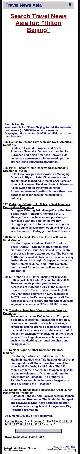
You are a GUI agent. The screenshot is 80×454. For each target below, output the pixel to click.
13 (70, 421)
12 (67, 421)
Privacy (22, 448)
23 (39, 424)
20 (28, 424)
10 (59, 421)
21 (32, 424)
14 (6, 424)
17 (17, 424)
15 (9, 424)
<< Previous (34, 421)
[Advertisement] (40, 80)
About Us (32, 448)
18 (21, 424)
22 (35, 424)
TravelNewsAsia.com (13, 450)
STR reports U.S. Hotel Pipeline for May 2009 (38, 276)
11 (63, 421)
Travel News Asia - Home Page (24, 436)
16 (13, 424)
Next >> (49, 424)
